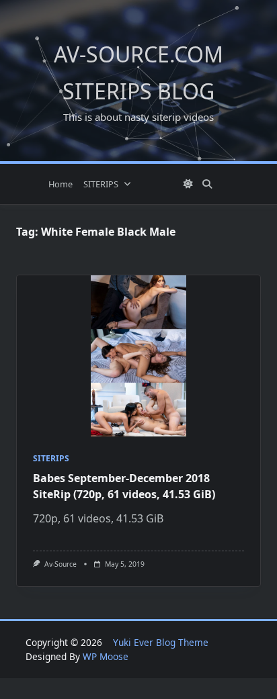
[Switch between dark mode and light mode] (189, 184)
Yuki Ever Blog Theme (160, 642)
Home (60, 184)
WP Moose (105, 656)
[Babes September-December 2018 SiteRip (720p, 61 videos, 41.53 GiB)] (138, 355)
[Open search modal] (207, 184)
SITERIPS (100, 184)
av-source (60, 564)
